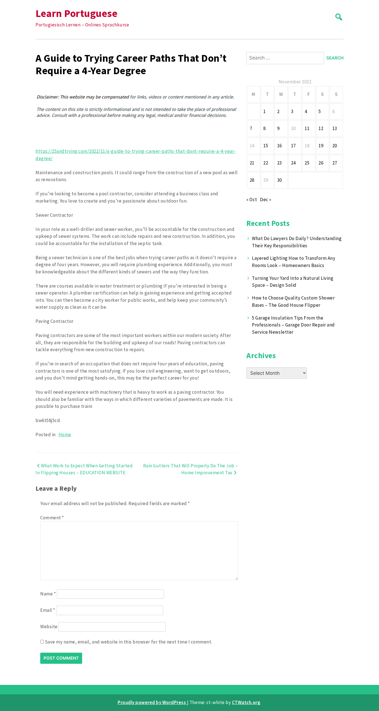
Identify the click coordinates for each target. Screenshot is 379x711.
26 (321, 163)
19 (321, 146)
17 (293, 146)
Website (49, 626)
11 (307, 128)
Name (48, 594)
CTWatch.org (246, 702)
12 (321, 128)
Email (47, 610)
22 (265, 163)
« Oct (251, 199)
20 (334, 146)
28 (252, 180)
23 (279, 163)
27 (334, 163)
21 (252, 163)
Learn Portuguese (76, 13)
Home (65, 434)
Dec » (265, 199)
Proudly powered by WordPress (152, 702)
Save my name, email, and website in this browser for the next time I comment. (128, 642)
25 (307, 163)
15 (265, 146)
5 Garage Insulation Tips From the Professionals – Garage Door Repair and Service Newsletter (293, 325)
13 (334, 128)
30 (279, 180)
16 (279, 146)
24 (293, 163)
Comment (52, 518)
